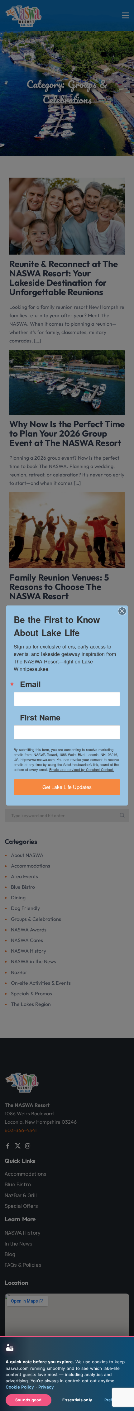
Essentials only (77, 1400)
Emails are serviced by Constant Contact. (81, 769)
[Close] (122, 611)
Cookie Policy (20, 1387)
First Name (40, 717)
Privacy (46, 1387)
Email (30, 684)
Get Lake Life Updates (67, 787)
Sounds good (28, 1400)
